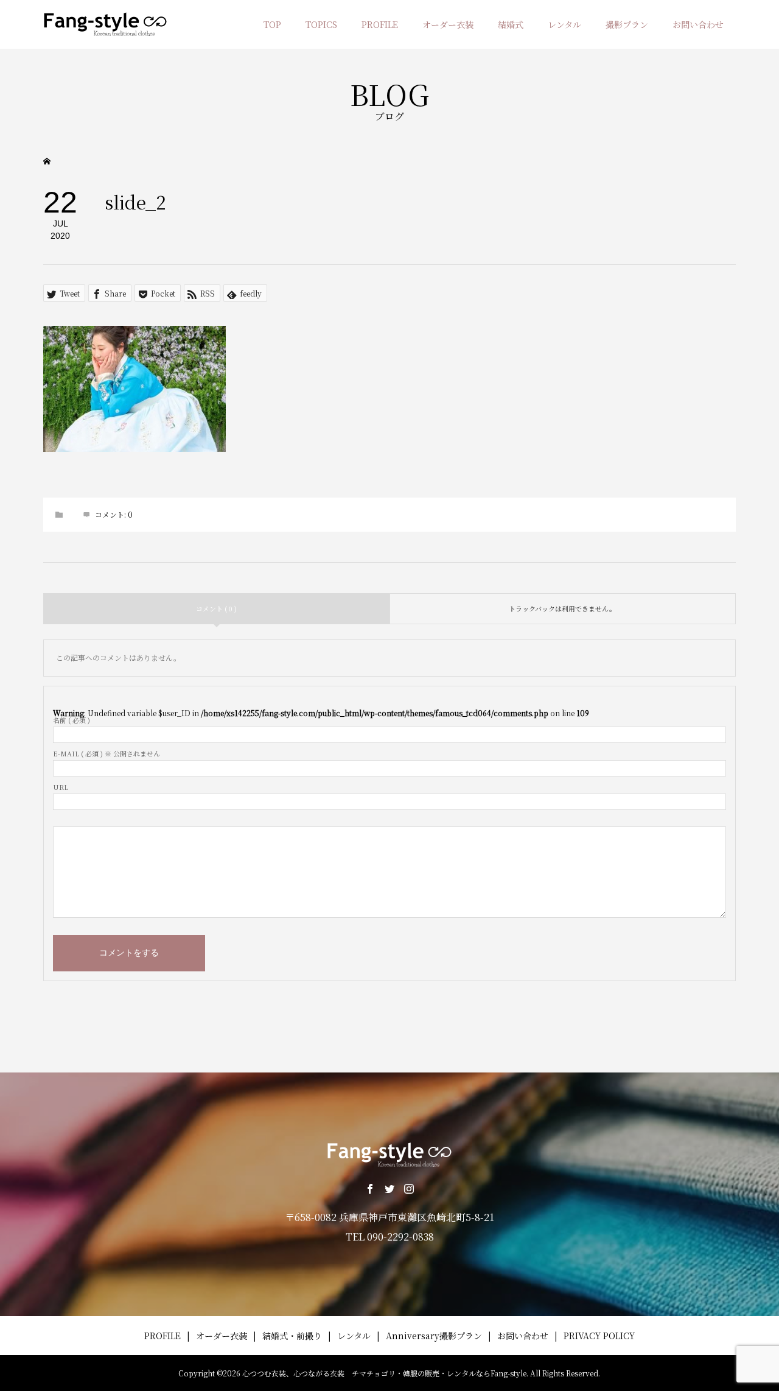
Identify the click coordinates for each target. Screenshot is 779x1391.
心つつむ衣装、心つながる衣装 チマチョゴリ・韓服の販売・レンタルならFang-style (384, 1373)
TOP (272, 24)
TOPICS (321, 24)
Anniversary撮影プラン (434, 1335)
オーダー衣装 (447, 24)
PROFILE (380, 24)
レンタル (564, 24)
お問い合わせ (698, 24)
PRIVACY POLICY (599, 1335)
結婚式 (510, 24)
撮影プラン (627, 24)
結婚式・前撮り (292, 1335)
